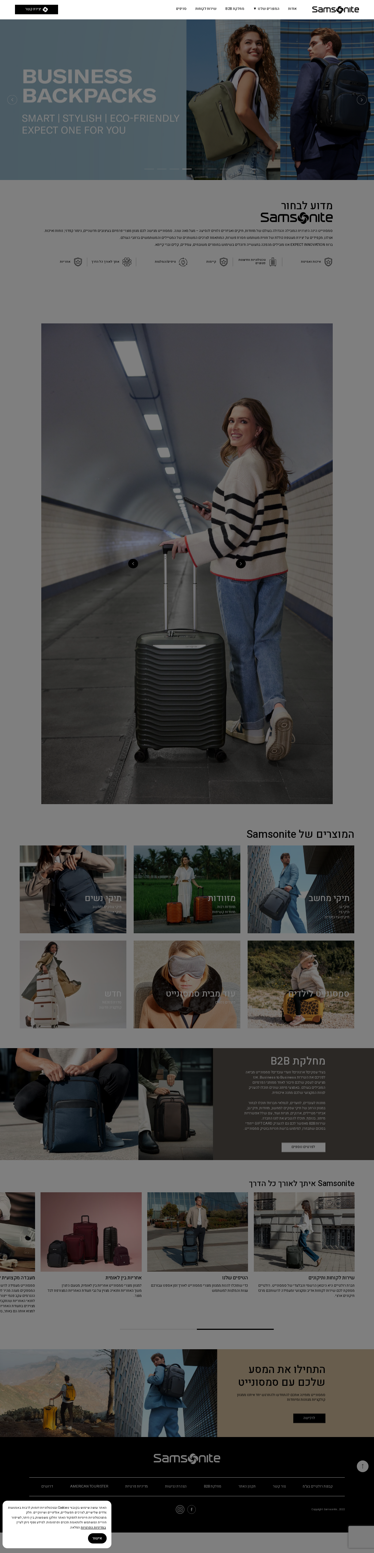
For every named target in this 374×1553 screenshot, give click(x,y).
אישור (97, 1538)
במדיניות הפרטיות (93, 1527)
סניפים (181, 8)
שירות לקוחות (206, 8)
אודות (292, 8)
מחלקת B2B (234, 8)
